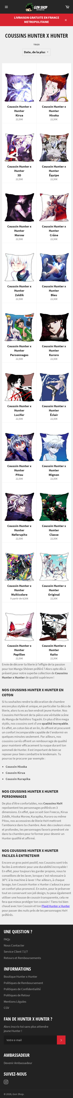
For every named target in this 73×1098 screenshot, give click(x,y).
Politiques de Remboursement (23, 983)
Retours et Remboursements (22, 958)
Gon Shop (18, 1094)
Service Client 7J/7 (16, 951)
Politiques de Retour (17, 995)
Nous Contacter (14, 945)
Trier (36, 44)
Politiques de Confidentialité (22, 989)
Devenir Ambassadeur (18, 1063)
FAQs (7, 939)
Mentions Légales (15, 1001)
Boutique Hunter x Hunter (20, 976)
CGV (6, 1008)
